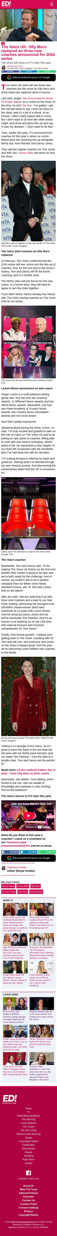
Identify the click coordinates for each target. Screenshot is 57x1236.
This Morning (28, 1119)
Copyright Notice (28, 1215)
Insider (28, 1163)
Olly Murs (35, 886)
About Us (28, 1185)
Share (10, 71)
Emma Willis (25, 152)
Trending (28, 1156)
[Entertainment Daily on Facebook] (28, 1173)
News (28, 1108)
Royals (28, 1152)
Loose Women (28, 1123)
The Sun (26, 105)
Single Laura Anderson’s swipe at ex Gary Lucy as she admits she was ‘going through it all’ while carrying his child (15, 1044)
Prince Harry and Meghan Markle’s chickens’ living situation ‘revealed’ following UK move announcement (14, 1016)
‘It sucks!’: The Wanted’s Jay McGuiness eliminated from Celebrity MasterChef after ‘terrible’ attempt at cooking (41, 952)
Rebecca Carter (16, 66)
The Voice (23, 891)
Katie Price (29, 1159)
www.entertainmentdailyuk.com (24, 1222)
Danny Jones (8, 886)
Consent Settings (29, 1207)
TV (3, 43)
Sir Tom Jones (9, 891)
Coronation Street (28, 1141)
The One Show (28, 1130)
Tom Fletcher (36, 891)
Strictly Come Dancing (28, 1134)
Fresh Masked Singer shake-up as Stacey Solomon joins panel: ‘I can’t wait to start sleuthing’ (40, 980)
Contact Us (28, 1200)
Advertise (28, 1196)
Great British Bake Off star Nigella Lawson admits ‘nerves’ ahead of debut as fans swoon (14, 979)
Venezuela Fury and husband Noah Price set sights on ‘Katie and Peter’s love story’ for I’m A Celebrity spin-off (41, 922)
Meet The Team (28, 1189)
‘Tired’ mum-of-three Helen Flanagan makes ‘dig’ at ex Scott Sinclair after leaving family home (15, 1070)
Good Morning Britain (28, 1115)
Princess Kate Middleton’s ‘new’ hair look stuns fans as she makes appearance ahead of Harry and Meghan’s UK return (40, 1073)
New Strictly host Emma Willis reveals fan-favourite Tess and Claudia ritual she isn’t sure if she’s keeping (14, 952)
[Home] (6, 4)
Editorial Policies (28, 1193)
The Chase (28, 1126)
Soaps (28, 1137)
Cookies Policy (28, 1204)
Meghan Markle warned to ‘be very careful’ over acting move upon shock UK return (41, 1015)
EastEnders (28, 1145)
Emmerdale (28, 1148)
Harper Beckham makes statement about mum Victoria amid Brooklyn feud (41, 1043)
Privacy (28, 1211)
